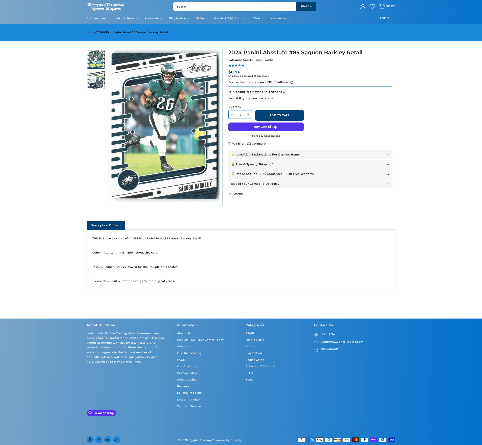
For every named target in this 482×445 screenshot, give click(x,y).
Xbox (257, 18)
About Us (183, 333)
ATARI (250, 333)
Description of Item (106, 225)
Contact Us (185, 346)
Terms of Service (189, 406)
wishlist (238, 143)
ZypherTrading (200, 440)
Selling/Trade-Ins (189, 392)
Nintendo (152, 18)
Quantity (234, 107)
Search (306, 6)
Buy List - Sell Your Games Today (200, 340)
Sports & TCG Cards (228, 18)
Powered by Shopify (227, 440)
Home (91, 32)
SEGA (200, 18)
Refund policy (187, 379)
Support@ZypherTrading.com (342, 341)
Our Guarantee (187, 366)
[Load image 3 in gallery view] (96, 59)
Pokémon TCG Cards (260, 366)
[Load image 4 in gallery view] (96, 80)
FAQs (181, 360)
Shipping (233, 75)
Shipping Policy (188, 399)
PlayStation (177, 18)
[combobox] (244, 6)
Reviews (183, 386)
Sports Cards (255, 360)
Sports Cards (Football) (260, 60)
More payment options (266, 135)
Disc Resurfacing (189, 353)
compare (259, 143)
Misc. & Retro (125, 18)
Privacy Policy (187, 373)
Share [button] (238, 193)
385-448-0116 (330, 349)
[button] (387, 6)
